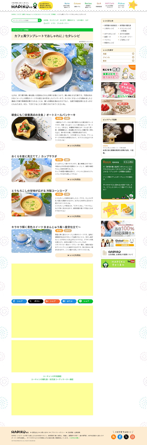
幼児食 (59, 118)
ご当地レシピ (124, 40)
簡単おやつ (71, 20)
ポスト (37, 301)
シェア (20, 301)
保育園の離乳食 (125, 25)
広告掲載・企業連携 (74, 432)
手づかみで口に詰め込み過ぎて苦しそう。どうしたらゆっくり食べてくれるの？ (117, 187)
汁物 (67, 194)
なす (86, 20)
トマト (53, 23)
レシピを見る (75, 145)
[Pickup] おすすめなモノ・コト (121, 4)
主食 (67, 118)
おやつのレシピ (110, 34)
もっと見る (129, 162)
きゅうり (47, 23)
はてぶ (69, 301)
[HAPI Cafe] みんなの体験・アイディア (109, 4)
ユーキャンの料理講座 (52, 376)
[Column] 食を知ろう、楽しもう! (77, 4)
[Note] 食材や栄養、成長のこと (67, 4)
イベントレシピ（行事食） (49, 14)
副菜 (67, 160)
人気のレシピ (109, 28)
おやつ (67, 230)
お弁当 (46, 20)
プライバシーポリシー (58, 432)
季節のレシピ (109, 43)
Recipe (28, 14)
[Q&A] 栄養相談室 (98, 4)
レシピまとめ (36, 14)
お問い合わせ (44, 432)
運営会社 (35, 432)
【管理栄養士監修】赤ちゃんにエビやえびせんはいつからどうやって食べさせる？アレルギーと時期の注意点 (117, 169)
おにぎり (63, 20)
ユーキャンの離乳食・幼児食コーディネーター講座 (52, 379)
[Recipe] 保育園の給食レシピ (88, 4)
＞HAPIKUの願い (74, 438)
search (39, 20)
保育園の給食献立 (110, 25)
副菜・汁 (107, 37)
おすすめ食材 (124, 34)
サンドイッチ (54, 20)
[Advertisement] (52, 280)
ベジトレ (107, 40)
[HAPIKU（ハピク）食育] (32, 5)
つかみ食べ (80, 20)
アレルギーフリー (126, 37)
